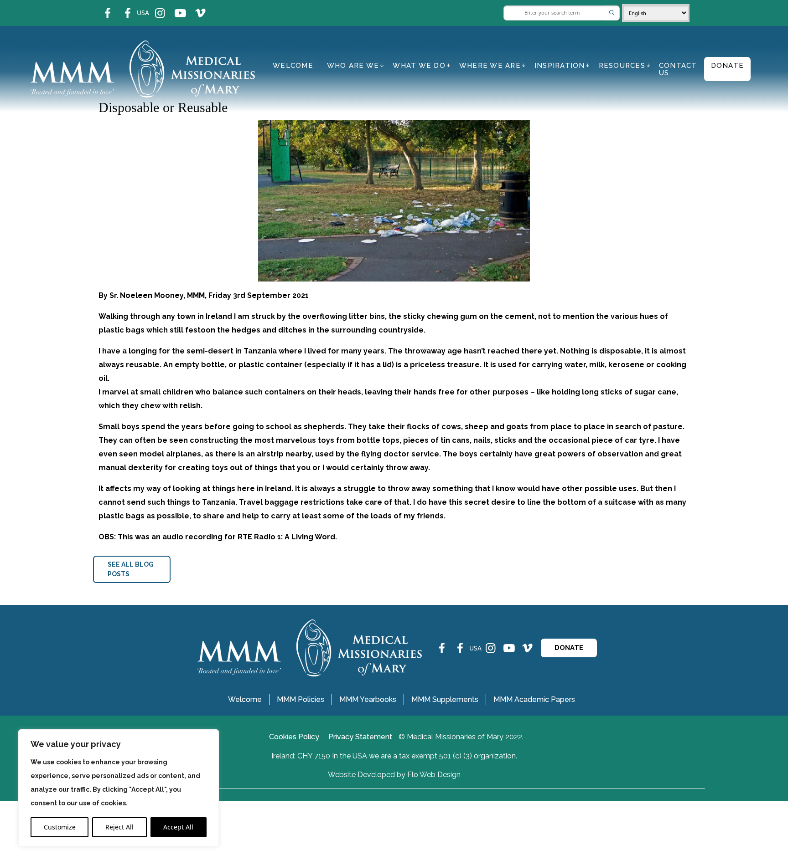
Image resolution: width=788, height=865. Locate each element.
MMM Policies (300, 699)
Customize (60, 827)
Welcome (293, 65)
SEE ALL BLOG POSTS (131, 569)
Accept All (178, 827)
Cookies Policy (294, 736)
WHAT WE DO (419, 65)
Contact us (678, 69)
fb (100, 7)
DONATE (569, 648)
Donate (727, 65)
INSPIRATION (559, 65)
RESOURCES (622, 65)
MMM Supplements (444, 699)
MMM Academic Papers (534, 699)
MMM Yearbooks (367, 699)
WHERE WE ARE (490, 65)
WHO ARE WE (353, 65)
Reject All (119, 827)
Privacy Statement (360, 736)
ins (154, 7)
